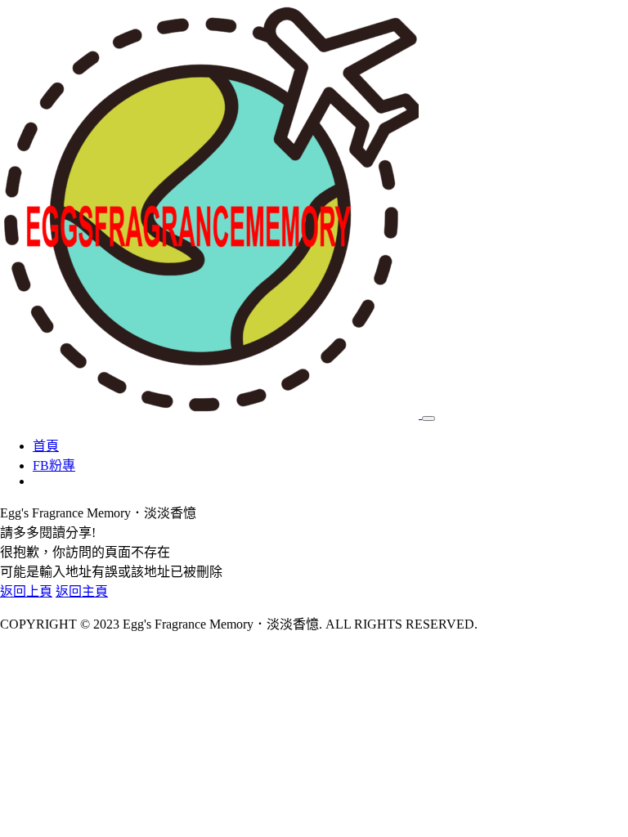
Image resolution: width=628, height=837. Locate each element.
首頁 (46, 446)
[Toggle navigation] (428, 418)
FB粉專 (54, 465)
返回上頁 (26, 591)
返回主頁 (82, 591)
